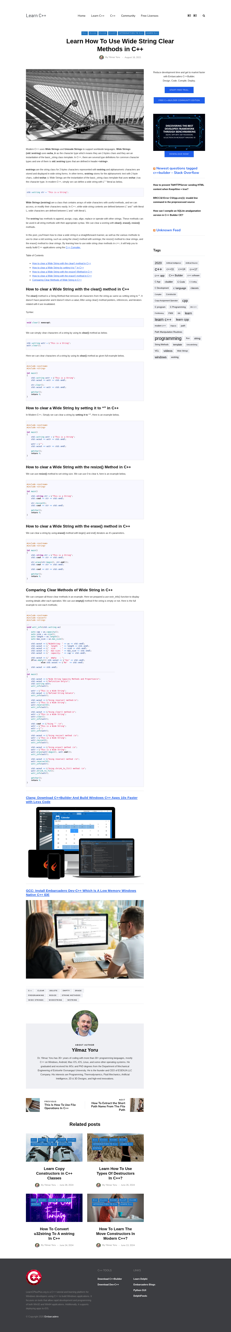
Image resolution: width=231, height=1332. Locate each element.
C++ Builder (176, 275)
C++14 (103, 33)
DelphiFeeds (140, 1295)
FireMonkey (159, 313)
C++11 (93, 33)
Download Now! (179, 154)
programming (36, 995)
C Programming (178, 307)
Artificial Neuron (192, 263)
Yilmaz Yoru (114, 57)
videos (168, 350)
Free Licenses (149, 16)
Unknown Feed (168, 230)
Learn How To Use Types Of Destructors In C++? (116, 1173)
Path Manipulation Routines (168, 332)
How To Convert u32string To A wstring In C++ (54, 1233)
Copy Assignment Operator (166, 301)
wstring (72, 1000)
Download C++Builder (110, 1279)
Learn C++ (36, 15)
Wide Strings (36, 1000)
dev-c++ (193, 307)
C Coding (193, 282)
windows (161, 357)
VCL (157, 351)
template (177, 344)
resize (53, 995)
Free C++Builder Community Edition (179, 100)
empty (66, 991)
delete (54, 991)
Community (128, 16)
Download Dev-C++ (108, 1284)
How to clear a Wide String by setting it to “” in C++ (58, 267)
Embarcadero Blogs (144, 1284)
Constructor (171, 294)
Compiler (158, 294)
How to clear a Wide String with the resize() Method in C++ (62, 271)
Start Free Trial (179, 90)
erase (78, 991)
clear (41, 991)
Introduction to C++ (131, 33)
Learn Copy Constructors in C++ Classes (54, 1173)
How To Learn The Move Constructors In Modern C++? (115, 1233)
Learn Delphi (140, 1279)
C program (160, 307)
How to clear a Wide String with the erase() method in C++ (62, 275)
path (183, 326)
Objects (173, 326)
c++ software (193, 275)
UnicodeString (192, 345)
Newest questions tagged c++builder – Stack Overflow (176, 170)
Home (81, 16)
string (197, 338)
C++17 (112, 33)
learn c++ (163, 319)
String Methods (71, 995)
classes (195, 288)
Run (188, 338)
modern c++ (160, 326)
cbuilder (169, 281)
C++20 (71, 1140)
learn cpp (182, 319)
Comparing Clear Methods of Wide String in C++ (57, 280)
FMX (170, 313)
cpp (185, 301)
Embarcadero (51, 1316)
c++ (30, 991)
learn (188, 313)
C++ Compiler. (73, 247)
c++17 (193, 269)
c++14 (181, 269)
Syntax (97, 1148)
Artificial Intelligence (173, 263)
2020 (158, 263)
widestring (55, 1000)
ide (179, 313)
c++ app (159, 275)
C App (157, 282)
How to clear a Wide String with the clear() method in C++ (61, 263)
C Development (162, 288)
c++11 (170, 269)
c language (179, 288)
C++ (113, 16)
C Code (181, 282)
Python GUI (139, 1290)
